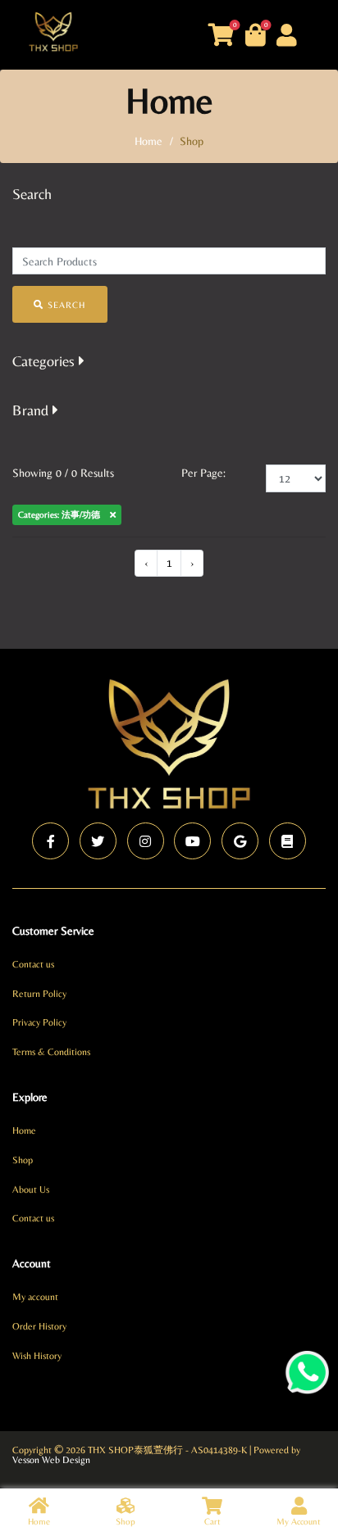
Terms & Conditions (51, 1052)
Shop (22, 1160)
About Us (30, 1189)
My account (35, 1297)
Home (24, 1130)
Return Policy (39, 993)
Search (64, 304)
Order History (39, 1326)
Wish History (37, 1356)
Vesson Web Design (51, 1460)
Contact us (33, 964)
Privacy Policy (39, 1022)
